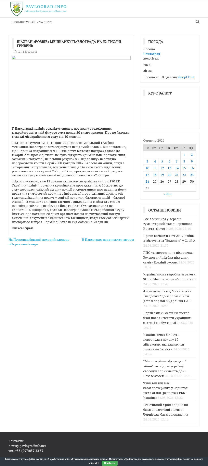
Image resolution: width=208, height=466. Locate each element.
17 (147, 174)
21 (177, 174)
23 (192, 174)
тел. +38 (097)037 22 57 (26, 450)
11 (155, 168)
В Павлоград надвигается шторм (108, 239)
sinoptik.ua (186, 77)
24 (147, 181)
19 (162, 174)
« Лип (168, 194)
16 (192, 168)
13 (169, 168)
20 (169, 174)
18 (155, 174)
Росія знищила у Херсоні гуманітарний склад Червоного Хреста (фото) (167, 224)
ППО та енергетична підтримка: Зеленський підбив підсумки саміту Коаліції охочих (168, 257)
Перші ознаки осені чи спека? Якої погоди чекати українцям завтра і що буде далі (167, 318)
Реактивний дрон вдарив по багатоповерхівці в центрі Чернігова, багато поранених (165, 409)
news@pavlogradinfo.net (27, 445)
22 (184, 174)
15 (184, 168)
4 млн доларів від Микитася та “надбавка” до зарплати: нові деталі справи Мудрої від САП (167, 296)
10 (147, 168)
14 (177, 168)
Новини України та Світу (32, 22)
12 (162, 168)
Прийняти (109, 463)
